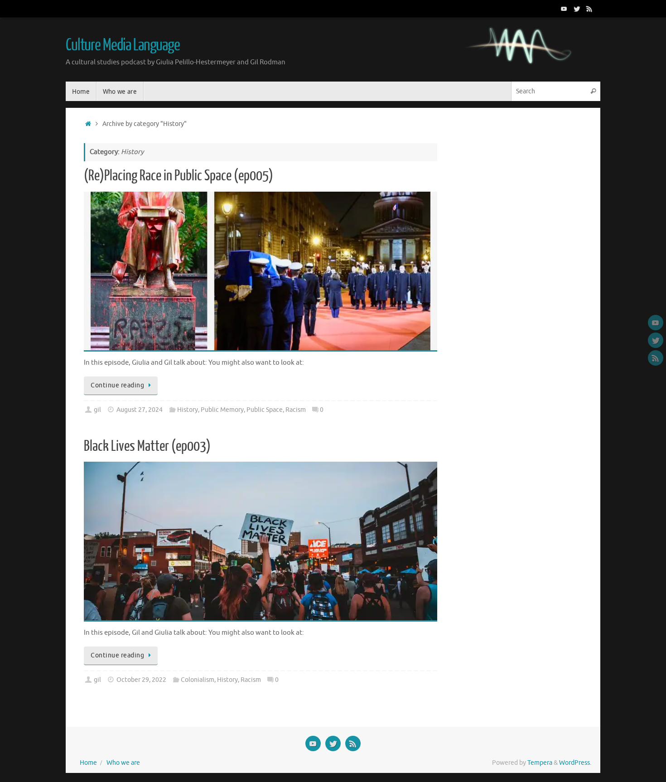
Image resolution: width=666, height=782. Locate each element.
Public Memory (222, 410)
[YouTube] (564, 8)
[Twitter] (576, 8)
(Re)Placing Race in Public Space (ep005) (178, 176)
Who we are (123, 763)
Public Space (264, 410)
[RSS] (589, 8)
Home (88, 763)
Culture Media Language (123, 45)
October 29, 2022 (141, 680)
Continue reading (117, 385)
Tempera (539, 763)
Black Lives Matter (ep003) (147, 446)
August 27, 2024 (139, 410)
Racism (295, 410)
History (187, 410)
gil (97, 410)
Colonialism (197, 680)
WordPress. (575, 763)
